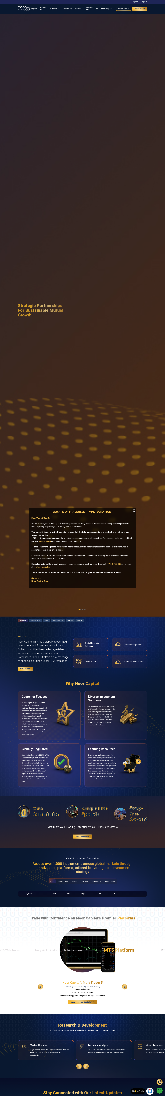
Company (33, 9)
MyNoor (136, 2)
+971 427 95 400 (113, 564)
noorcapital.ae (45, 541)
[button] (80, 609)
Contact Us (43, 8)
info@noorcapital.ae (41, 567)
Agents (144, 2)
